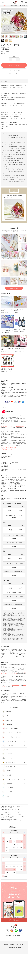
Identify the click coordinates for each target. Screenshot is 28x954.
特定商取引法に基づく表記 (15, 947)
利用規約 (12, 944)
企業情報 (6, 944)
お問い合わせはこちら (15, 936)
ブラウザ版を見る (14, 920)
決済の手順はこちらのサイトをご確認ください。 (12, 426)
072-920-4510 (13, 673)
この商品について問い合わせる (14, 74)
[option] (14, 21)
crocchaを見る (14, 288)
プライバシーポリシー (21, 944)
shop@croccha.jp (16, 685)
